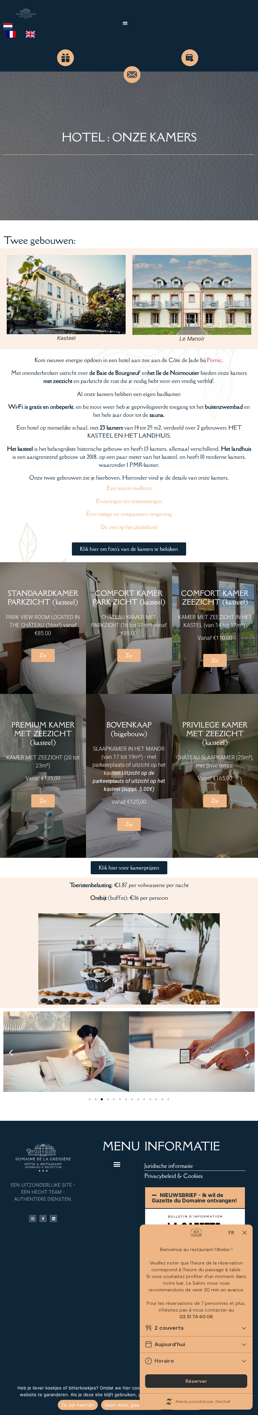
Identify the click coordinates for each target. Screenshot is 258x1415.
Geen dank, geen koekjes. (133, 1405)
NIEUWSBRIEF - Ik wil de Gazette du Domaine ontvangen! (194, 1198)
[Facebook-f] (43, 1218)
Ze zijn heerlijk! (77, 1405)
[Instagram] (32, 1218)
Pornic (214, 360)
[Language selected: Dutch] (25, 29)
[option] (13, 34)
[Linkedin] (53, 1218)
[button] (125, 23)
